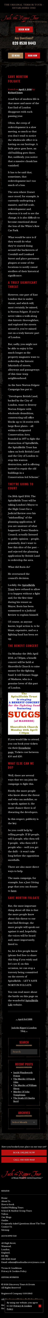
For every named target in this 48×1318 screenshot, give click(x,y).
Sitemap (5, 1230)
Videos (4, 1214)
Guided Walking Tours (12, 1207)
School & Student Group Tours (16, 1211)
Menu (17, 55)
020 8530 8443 (24, 43)
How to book (7, 1204)
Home (4, 1198)
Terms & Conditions (11, 1268)
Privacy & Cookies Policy (14, 1271)
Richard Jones (15, 92)
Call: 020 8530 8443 (24, 1160)
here (13, 891)
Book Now (24, 29)
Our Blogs (6, 1217)
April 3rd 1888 (24, 1019)
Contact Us (6, 1227)
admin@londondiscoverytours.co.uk (26, 1262)
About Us (5, 1201)
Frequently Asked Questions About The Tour (23, 1223)
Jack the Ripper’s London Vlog (24, 1029)
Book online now (24, 1152)
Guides (4, 1220)
